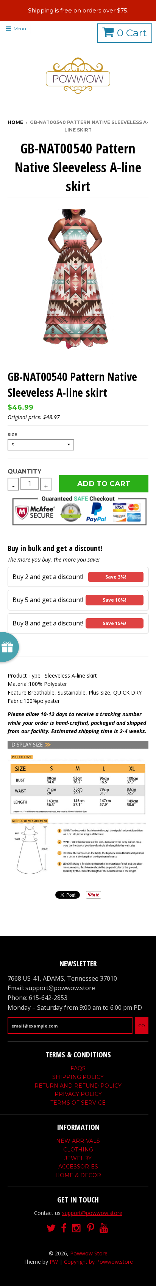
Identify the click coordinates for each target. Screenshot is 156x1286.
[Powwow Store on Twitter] (51, 1228)
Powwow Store (89, 1253)
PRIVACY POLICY (78, 1094)
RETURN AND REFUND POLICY (78, 1085)
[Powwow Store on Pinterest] (90, 1228)
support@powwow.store (92, 1212)
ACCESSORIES (78, 1166)
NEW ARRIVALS (78, 1140)
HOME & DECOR (78, 1175)
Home (15, 122)
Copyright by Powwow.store (98, 1261)
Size (12, 434)
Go (142, 1025)
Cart (132, 33)
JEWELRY (78, 1158)
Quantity (24, 471)
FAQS (78, 1068)
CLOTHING (78, 1149)
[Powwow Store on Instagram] (77, 1228)
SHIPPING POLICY (78, 1077)
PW (54, 1261)
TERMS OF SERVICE (78, 1102)
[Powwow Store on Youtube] (104, 1228)
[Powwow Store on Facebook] (64, 1228)
